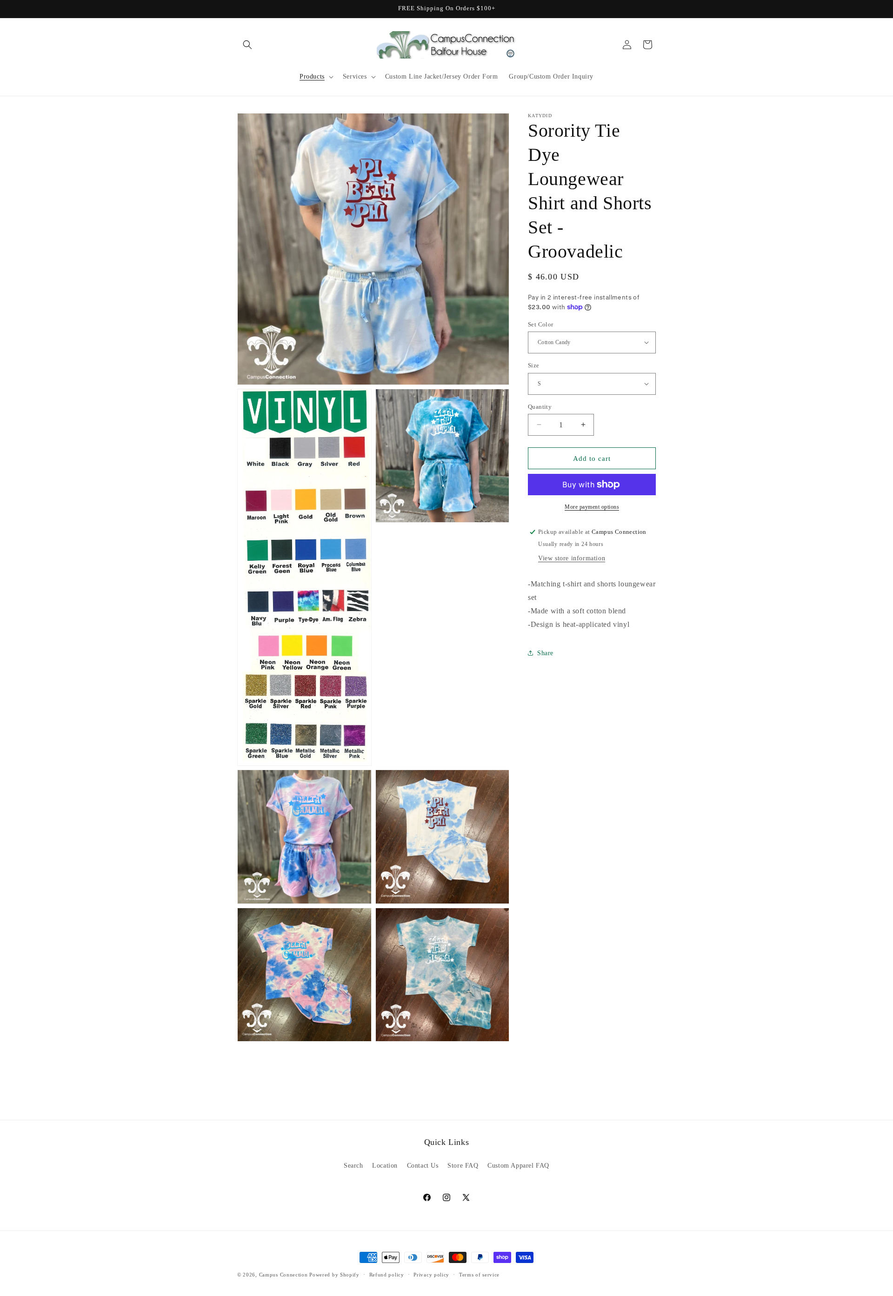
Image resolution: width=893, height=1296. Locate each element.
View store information (571, 558)
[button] (247, 44)
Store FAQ (462, 1165)
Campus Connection (283, 1274)
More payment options (592, 507)
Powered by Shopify (334, 1274)
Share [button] (545, 652)
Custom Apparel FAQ (518, 1165)
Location (385, 1165)
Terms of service (479, 1274)
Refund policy (386, 1274)
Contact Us (423, 1165)
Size (534, 365)
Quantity (540, 406)
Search (353, 1165)
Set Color (540, 323)
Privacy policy (431, 1274)
